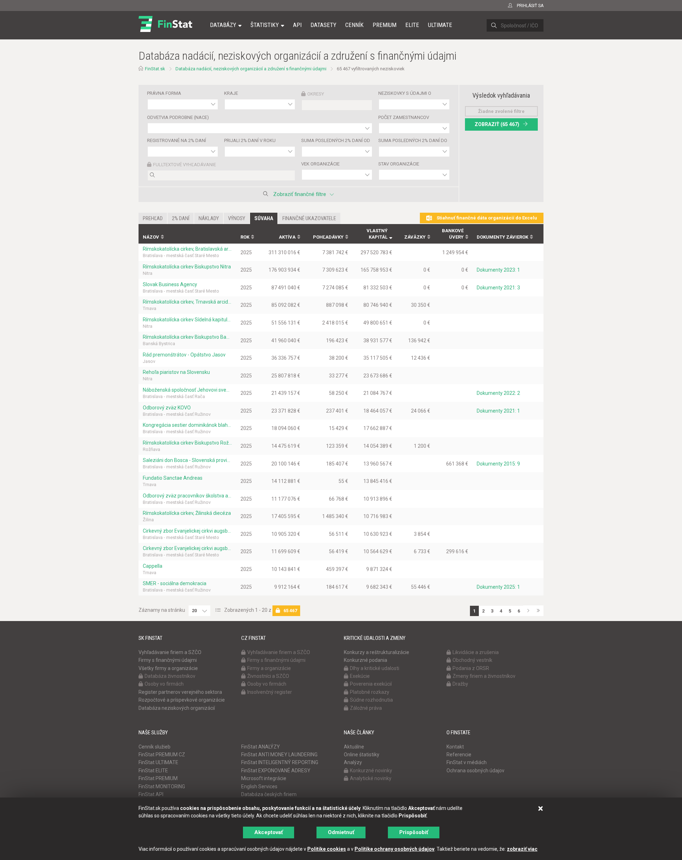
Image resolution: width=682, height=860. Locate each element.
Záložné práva (366, 708)
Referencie (458, 754)
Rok (244, 237)
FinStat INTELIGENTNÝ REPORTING (279, 762)
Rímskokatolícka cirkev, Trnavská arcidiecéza (187, 302)
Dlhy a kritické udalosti (374, 668)
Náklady (209, 218)
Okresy (315, 94)
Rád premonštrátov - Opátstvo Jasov (184, 355)
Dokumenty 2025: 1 (498, 587)
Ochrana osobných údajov (475, 770)
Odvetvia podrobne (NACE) (178, 117)
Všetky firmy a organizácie (168, 668)
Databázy (223, 24)
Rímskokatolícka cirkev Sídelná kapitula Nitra (187, 319)
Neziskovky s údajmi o (404, 93)
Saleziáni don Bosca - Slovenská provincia (187, 460)
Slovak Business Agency (170, 284)
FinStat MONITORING (162, 786)
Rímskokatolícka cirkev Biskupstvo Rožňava (187, 443)
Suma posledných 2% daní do (412, 140)
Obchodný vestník (472, 660)
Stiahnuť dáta (486, 218)
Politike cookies (326, 849)
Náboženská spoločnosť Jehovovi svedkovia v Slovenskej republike (187, 390)
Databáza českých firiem (269, 794)
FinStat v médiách (466, 762)
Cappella (152, 566)
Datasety (323, 24)
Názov (151, 237)
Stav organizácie (398, 164)
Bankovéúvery (453, 234)
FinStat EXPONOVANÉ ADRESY (275, 770)
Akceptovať (268, 832)
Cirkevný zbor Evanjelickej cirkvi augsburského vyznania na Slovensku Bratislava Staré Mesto (187, 548)
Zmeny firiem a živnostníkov (484, 676)
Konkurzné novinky (371, 770)
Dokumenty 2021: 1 (498, 411)
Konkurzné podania (365, 660)
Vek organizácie (320, 164)
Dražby (460, 684)
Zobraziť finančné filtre (299, 194)
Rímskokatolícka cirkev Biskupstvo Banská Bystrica (187, 337)
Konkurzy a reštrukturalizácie (376, 652)
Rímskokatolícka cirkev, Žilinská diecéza (187, 513)
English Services (259, 786)
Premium (384, 24)
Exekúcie (360, 676)
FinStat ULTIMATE (158, 762)
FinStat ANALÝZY (260, 747)
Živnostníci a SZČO (268, 676)
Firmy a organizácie (269, 668)
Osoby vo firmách (164, 684)
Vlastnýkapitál (377, 234)
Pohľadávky (328, 237)
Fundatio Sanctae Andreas (172, 478)
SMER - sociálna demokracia (174, 583)
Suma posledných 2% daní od (335, 140)
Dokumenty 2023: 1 (498, 270)
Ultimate (440, 24)
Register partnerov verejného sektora (180, 692)
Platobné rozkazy (369, 692)
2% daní (180, 218)
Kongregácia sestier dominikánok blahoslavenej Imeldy (187, 425)
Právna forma (164, 93)
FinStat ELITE (153, 770)
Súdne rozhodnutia (371, 700)
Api (297, 24)
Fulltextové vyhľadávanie (184, 164)
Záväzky (415, 237)
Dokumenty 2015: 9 (498, 464)
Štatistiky (264, 24)
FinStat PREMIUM (158, 778)
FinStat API (151, 794)
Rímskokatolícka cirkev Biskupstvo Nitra (187, 267)
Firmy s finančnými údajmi (168, 660)
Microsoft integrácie (263, 778)
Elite (412, 24)
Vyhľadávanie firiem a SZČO (170, 652)
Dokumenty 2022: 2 (498, 393)
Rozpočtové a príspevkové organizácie (182, 700)
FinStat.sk (155, 68)
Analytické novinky (370, 778)
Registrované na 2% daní (176, 140)
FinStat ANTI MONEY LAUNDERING (279, 754)
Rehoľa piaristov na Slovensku (176, 372)
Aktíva (287, 237)
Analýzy (353, 762)
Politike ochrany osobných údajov (394, 849)
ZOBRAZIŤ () (497, 124)
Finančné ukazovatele (309, 218)
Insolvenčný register (269, 692)
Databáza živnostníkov (170, 676)
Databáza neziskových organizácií (177, 708)
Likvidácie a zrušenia (476, 652)
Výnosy (236, 218)
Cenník (354, 24)
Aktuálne (354, 747)
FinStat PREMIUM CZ (162, 754)
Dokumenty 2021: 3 (498, 287)
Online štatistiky (361, 754)
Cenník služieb (154, 747)
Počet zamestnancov (403, 117)
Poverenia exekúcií (371, 684)
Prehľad (153, 218)
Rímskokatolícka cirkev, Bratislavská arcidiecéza (187, 249)
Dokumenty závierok (502, 237)
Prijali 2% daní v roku (250, 140)
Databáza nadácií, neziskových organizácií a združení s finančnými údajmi (250, 68)
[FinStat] (165, 30)
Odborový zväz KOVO (167, 407)
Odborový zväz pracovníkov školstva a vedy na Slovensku (187, 496)
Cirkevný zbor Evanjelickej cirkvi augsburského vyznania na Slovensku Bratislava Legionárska (187, 531)
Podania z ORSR (471, 668)
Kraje (231, 93)
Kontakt (455, 747)
